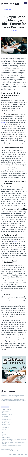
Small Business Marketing (7, 422)
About (3, 431)
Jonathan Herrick (14, 30)
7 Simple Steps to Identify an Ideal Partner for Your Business (15, 373)
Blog (3, 432)
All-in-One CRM (5, 425)
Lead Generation (5, 427)
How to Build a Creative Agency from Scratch (11, 445)
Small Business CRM (6, 424)
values (3, 122)
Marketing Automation (6, 419)
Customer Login (5, 411)
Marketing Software (6, 421)
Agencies (4, 434)
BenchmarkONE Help (6, 412)
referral (15, 241)
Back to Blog (7, 9)
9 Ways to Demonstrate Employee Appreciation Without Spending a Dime (13, 361)
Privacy (25, 454)
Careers (3, 435)
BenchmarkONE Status (7, 414)
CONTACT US (5, 407)
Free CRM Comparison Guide (8, 417)
